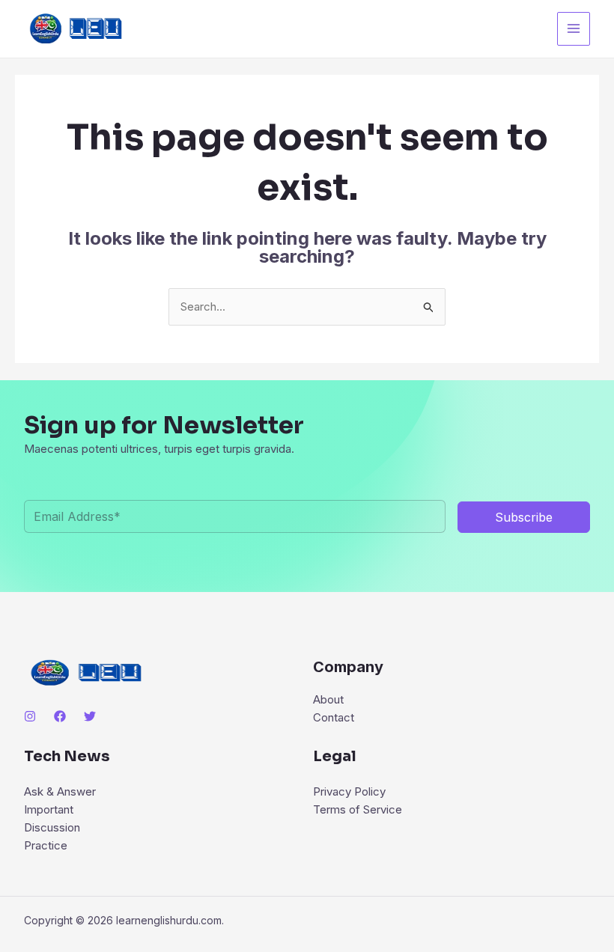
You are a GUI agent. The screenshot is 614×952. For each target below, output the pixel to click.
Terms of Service (357, 809)
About (328, 699)
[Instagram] (30, 716)
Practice (45, 845)
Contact (333, 717)
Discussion (52, 827)
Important (48, 809)
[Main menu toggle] (574, 29)
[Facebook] (60, 716)
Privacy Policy (349, 791)
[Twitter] (90, 716)
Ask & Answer (60, 791)
